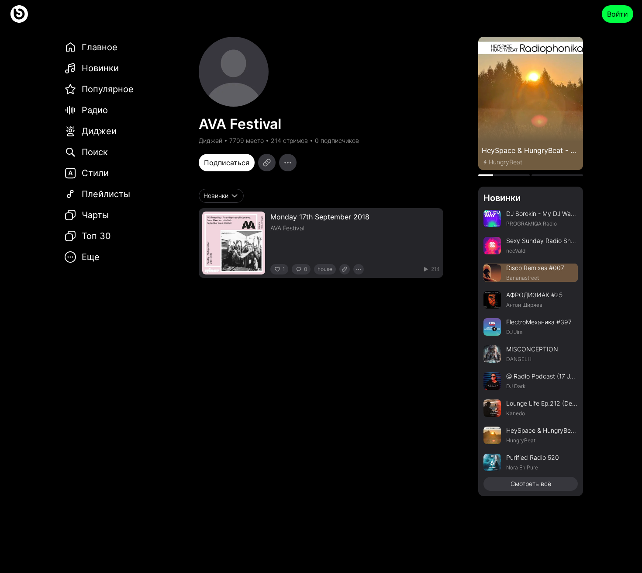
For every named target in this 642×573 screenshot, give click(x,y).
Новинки (502, 198)
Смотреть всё (531, 483)
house (325, 269)
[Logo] (19, 13)
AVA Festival (287, 228)
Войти (617, 14)
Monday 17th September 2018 (319, 216)
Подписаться (226, 162)
